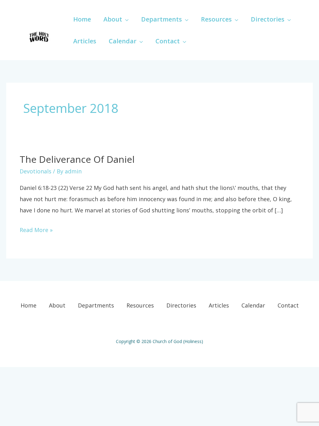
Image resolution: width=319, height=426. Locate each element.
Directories (181, 305)
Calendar (253, 305)
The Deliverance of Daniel (77, 159)
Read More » (36, 229)
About (57, 305)
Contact (288, 305)
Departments (96, 305)
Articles (219, 305)
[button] (125, 19)
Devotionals (35, 171)
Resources (140, 305)
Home (28, 305)
